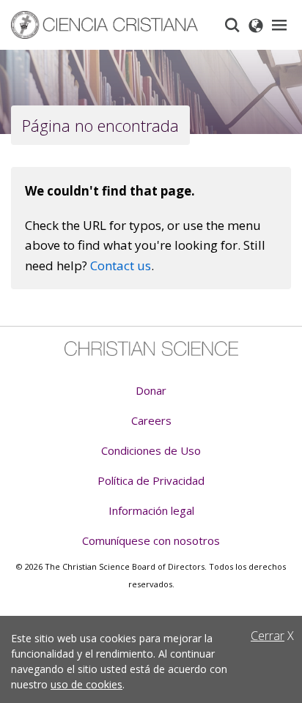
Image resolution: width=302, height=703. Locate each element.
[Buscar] (232, 25)
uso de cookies (86, 684)
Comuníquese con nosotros (151, 540)
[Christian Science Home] (110, 25)
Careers (151, 420)
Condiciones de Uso (151, 450)
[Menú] (279, 25)
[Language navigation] (256, 25)
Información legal (151, 510)
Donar (151, 390)
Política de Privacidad (151, 480)
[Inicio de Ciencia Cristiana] (151, 348)
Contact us (120, 265)
